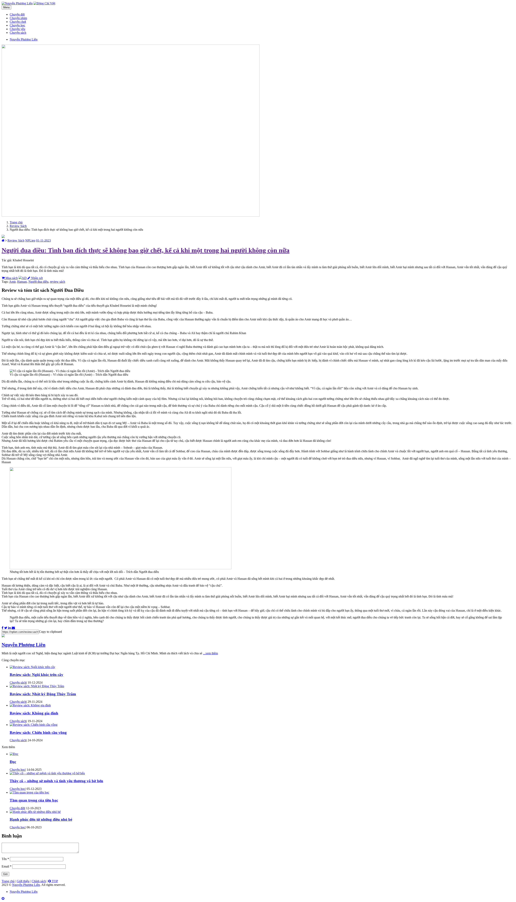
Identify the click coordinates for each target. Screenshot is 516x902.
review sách (57, 281)
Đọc (13, 762)
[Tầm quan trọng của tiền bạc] (29, 792)
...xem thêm (210, 653)
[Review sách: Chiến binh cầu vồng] (33, 724)
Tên (5, 859)
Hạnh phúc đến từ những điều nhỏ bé (41, 819)
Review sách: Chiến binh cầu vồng (38, 732)
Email (6, 866)
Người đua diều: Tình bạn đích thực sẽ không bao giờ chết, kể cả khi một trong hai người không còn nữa (145, 250)
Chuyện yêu (17, 29)
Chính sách (39, 881)
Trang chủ (16, 222)
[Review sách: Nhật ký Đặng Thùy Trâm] (37, 686)
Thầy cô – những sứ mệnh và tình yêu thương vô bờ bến (56, 781)
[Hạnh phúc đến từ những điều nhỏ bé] (35, 811)
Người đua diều (38, 281)
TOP (54, 881)
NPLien (30, 240)
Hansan (22, 281)
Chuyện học (17, 25)
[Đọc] (14, 754)
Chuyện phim (18, 18)
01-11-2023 (43, 240)
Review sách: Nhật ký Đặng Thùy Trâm (43, 694)
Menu (6, 7)
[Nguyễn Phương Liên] (3, 240)
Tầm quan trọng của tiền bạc (34, 800)
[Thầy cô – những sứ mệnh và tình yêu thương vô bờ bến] (47, 773)
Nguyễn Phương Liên (23, 644)
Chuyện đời (17, 14)
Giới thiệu (23, 881)
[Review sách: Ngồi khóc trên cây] (32, 667)
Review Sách (18, 226)
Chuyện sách (18, 32)
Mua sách (11, 278)
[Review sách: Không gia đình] (30, 705)
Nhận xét (36, 278)
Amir (12, 281)
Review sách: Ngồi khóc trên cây (36, 675)
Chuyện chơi (18, 21)
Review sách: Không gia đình (34, 713)
